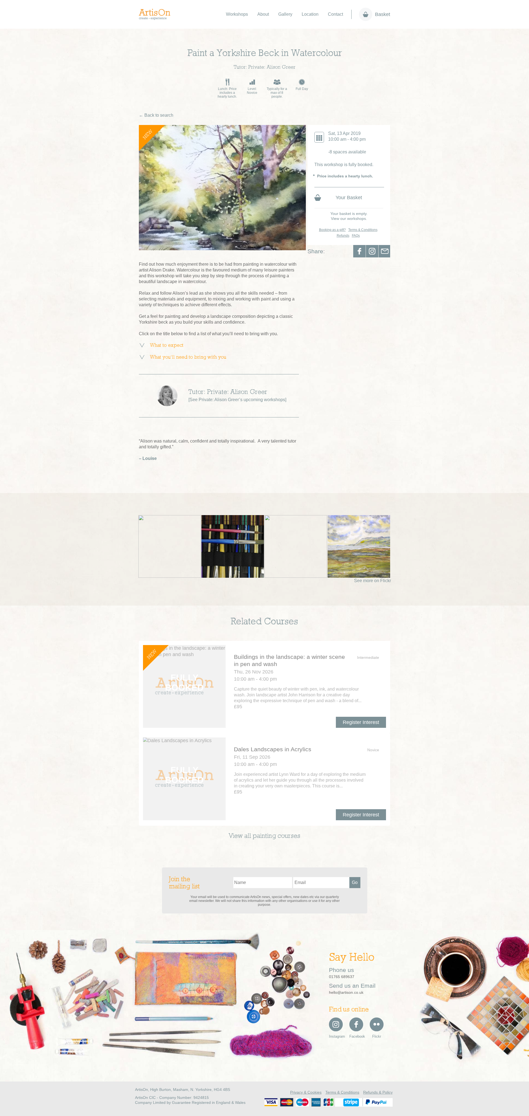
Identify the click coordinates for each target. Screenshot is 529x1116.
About (263, 14)
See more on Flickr (372, 580)
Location (310, 14)
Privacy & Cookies (306, 1092)
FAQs (356, 236)
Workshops (237, 14)
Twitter (372, 251)
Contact (335, 14)
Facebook (359, 251)
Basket (382, 14)
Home (157, 14)
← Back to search (156, 115)
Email (385, 251)
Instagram (336, 1036)
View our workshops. (349, 218)
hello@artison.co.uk (346, 992)
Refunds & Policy (378, 1092)
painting (264, 836)
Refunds (343, 236)
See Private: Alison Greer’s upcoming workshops (237, 399)
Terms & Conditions (362, 230)
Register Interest (361, 722)
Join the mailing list (184, 883)
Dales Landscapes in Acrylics (272, 749)
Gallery (285, 14)
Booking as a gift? (332, 230)
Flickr (376, 1036)
